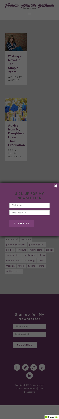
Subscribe (21, 223)
